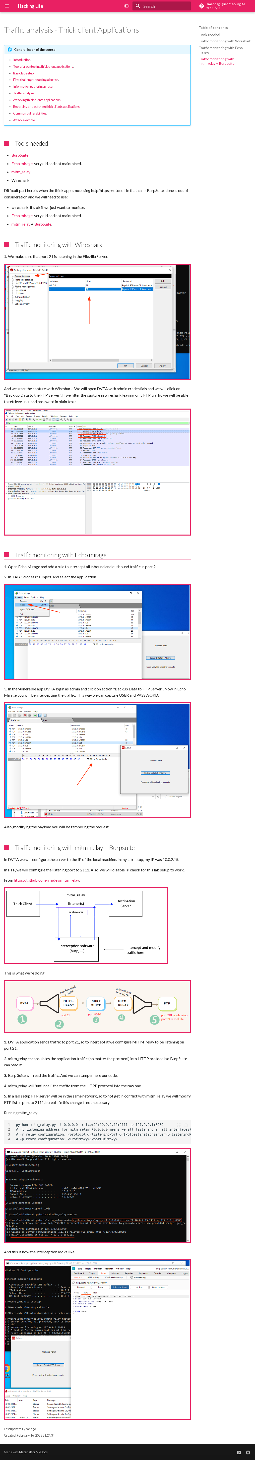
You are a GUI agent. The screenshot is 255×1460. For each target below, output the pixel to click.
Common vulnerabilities (29, 113)
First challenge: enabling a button (35, 80)
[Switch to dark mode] (126, 6)
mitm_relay (20, 171)
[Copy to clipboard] (186, 1125)
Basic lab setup (23, 73)
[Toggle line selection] (179, 1125)
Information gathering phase (33, 86)
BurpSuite (19, 155)
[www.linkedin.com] (239, 1452)
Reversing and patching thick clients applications (46, 107)
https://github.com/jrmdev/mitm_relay (46, 880)
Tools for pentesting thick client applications (43, 66)
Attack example (24, 120)
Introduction (21, 60)
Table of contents (213, 27)
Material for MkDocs (33, 1452)
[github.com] (248, 1452)
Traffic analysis (23, 93)
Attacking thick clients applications (37, 100)
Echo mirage (22, 163)
